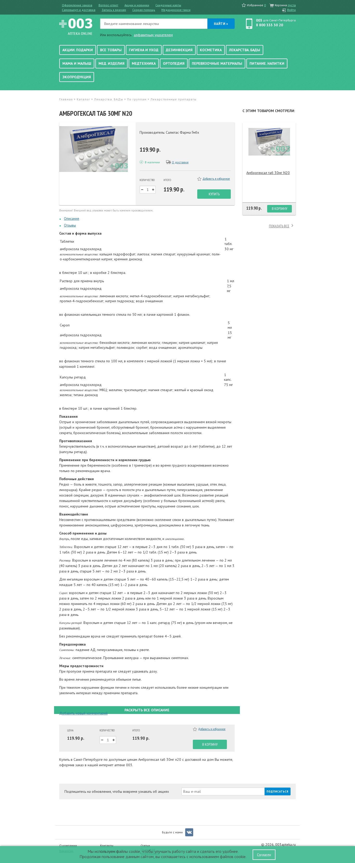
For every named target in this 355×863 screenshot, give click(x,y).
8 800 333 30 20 (269, 25)
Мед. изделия (111, 63)
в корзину (210, 744)
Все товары (111, 50)
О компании (68, 845)
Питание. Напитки (266, 63)
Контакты (106, 845)
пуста (292, 5)
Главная (66, 99)
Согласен (264, 854)
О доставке (180, 162)
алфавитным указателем (153, 35)
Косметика (211, 50)
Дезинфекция (179, 50)
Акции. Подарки (77, 50)
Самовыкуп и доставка (78, 10)
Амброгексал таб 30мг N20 (268, 172)
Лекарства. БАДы (244, 50)
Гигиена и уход (144, 50)
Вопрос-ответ (108, 5)
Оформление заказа (77, 5)
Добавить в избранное (216, 179)
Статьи (145, 845)
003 (259, 20)
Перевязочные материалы (217, 63)
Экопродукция (76, 77)
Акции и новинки (136, 5)
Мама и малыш (76, 63)
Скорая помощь (143, 10)
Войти (291, 10)
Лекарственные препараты (173, 99)
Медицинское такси (175, 10)
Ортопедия (174, 63)
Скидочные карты (168, 5)
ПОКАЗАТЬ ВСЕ (279, 226)
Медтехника (144, 63)
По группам (137, 99)
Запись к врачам (114, 10)
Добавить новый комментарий (83, 713)
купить (214, 194)
